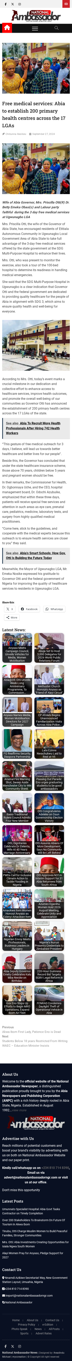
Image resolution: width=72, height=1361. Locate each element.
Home (16, 1320)
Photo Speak (19, 1329)
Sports (24, 1333)
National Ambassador (18, 1302)
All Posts (54, 1329)
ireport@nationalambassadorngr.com (29, 1295)
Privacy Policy (26, 1324)
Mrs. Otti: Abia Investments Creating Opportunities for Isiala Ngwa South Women (35, 1244)
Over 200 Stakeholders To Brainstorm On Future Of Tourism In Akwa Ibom (33, 1222)
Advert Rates (44, 1333)
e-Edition (47, 1324)
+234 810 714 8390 (55, 1168)
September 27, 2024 (43, 134)
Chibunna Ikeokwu (16, 134)
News (38, 1329)
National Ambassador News (19, 1352)
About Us (32, 1320)
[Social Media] (66, 4)
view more (19, 1110)
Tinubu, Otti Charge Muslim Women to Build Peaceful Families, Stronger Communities (34, 1233)
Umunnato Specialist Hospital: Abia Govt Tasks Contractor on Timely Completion (31, 1211)
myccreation (19, 1356)
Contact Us (52, 1320)
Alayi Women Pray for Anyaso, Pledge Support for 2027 (32, 1255)
